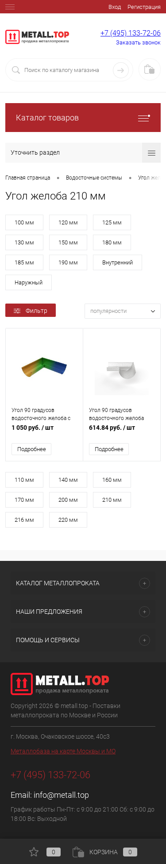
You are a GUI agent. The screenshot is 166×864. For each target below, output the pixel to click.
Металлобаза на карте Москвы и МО (63, 751)
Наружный (28, 282)
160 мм (112, 479)
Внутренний (117, 262)
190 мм (68, 262)
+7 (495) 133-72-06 (130, 33)
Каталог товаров (47, 117)
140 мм (68, 479)
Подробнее (31, 449)
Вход (114, 7)
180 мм (112, 242)
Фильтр (36, 310)
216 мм (24, 519)
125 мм (112, 222)
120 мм (68, 222)
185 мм (24, 262)
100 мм (24, 222)
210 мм (112, 499)
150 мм (68, 242)
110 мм (24, 479)
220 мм (68, 519)
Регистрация (144, 7)
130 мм (24, 242)
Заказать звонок (138, 42)
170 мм (24, 499)
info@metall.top (61, 795)
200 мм (68, 499)
